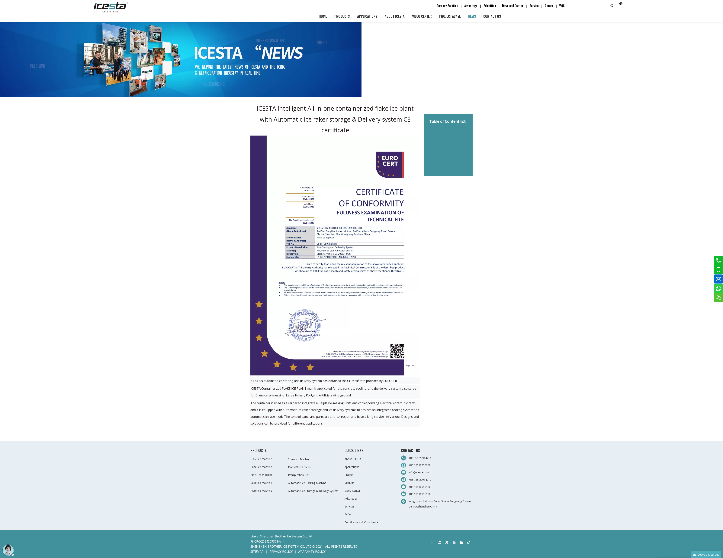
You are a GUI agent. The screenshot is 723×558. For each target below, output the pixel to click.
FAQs (348, 514)
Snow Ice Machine (299, 459)
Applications (352, 467)
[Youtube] (454, 542)
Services (350, 506)
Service (535, 5)
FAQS (562, 5)
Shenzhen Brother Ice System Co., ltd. (286, 536)
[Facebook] (432, 542)
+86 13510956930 (420, 465)
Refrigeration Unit (299, 475)
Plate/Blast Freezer (299, 467)
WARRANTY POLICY (312, 552)
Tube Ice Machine (261, 467)
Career (549, 5)
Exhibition (490, 5)
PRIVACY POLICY (281, 552)
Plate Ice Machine (261, 490)
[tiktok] (469, 542)
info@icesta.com (419, 472)
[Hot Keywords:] (612, 6)
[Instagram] (461, 542)
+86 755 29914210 (420, 479)
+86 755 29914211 (420, 458)
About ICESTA (353, 459)
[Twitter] (447, 542)
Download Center (512, 5)
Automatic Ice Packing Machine (307, 483)
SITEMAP (256, 552)
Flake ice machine (261, 459)
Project (349, 475)
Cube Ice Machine (261, 482)
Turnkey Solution (448, 5)
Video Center (352, 490)
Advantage (470, 5)
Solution (350, 482)
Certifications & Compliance (361, 522)
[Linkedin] (439, 542)
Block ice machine (261, 475)
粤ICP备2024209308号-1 (267, 541)
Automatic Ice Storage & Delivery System (313, 491)
